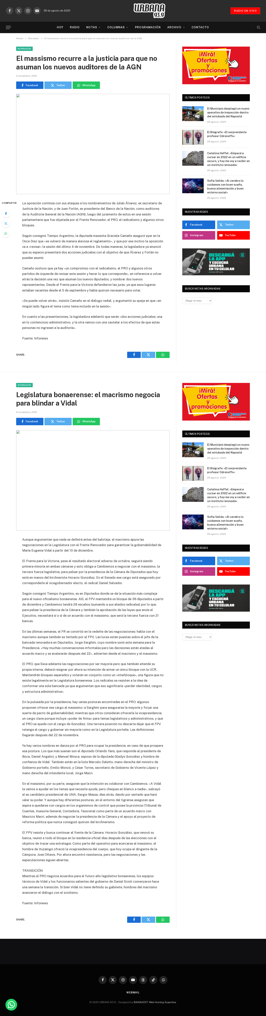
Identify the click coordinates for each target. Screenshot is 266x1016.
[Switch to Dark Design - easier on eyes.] (251, 27)
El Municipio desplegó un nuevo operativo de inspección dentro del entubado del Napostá (228, 112)
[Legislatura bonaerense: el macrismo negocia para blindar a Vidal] (93, 480)
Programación (147, 27)
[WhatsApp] (6, 233)
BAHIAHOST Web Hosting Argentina (155, 1002)
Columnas (116, 27)
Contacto (200, 27)
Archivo (174, 27)
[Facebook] (6, 213)
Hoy (60, 27)
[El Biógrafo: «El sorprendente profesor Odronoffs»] (193, 137)
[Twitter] (6, 223)
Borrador (24, 49)
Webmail (133, 992)
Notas (91, 27)
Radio (75, 27)
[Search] (258, 27)
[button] (11, 1005)
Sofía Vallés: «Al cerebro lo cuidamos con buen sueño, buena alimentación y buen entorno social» (225, 186)
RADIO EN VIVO (245, 10)
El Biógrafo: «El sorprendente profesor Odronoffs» (227, 134)
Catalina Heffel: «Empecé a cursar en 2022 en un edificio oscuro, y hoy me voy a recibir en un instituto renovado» (228, 159)
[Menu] (8, 27)
